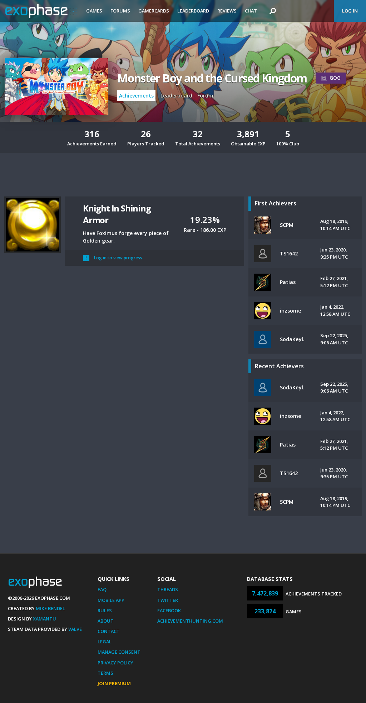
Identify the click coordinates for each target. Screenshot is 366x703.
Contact (109, 631)
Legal (105, 641)
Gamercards (153, 11)
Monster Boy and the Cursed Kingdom (212, 78)
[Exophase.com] (41, 11)
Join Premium (114, 683)
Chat (251, 11)
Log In (350, 11)
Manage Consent (119, 652)
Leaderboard (193, 11)
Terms (105, 673)
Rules (105, 610)
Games (94, 11)
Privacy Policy (115, 662)
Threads (167, 589)
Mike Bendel (50, 608)
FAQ (102, 589)
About (106, 621)
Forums (120, 11)
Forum (205, 95)
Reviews (227, 11)
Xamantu (44, 618)
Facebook (169, 610)
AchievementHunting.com (190, 621)
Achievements (136, 95)
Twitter (167, 600)
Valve (75, 629)
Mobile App (111, 600)
